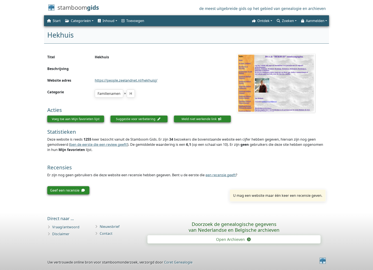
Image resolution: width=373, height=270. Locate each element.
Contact (106, 233)
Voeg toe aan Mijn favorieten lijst (76, 119)
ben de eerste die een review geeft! (98, 144)
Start (57, 20)
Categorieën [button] (81, 20)
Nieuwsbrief (110, 226)
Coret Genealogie (178, 262)
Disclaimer (61, 234)
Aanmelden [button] (315, 20)
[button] (107, 21)
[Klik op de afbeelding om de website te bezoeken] (281, 83)
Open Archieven (231, 239)
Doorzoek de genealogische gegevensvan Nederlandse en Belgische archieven (234, 227)
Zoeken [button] (288, 20)
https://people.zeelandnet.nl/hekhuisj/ (126, 80)
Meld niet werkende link (199, 119)
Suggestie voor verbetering (136, 119)
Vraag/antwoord (65, 227)
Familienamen (109, 93)
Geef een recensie (65, 190)
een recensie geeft (220, 175)
